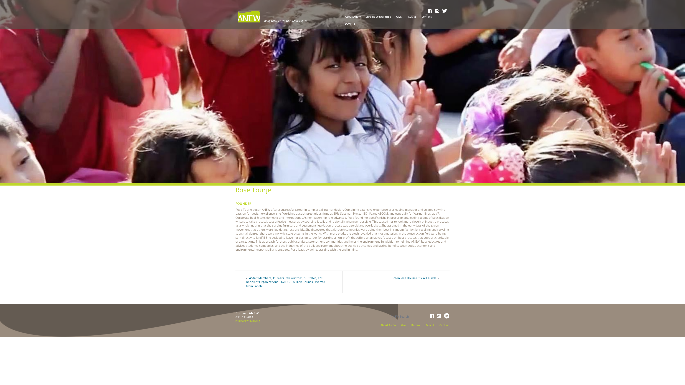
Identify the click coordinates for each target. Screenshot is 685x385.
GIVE (399, 16)
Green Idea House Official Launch (414, 278)
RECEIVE (412, 16)
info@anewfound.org (247, 320)
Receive (415, 325)
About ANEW (353, 16)
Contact (427, 16)
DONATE (350, 23)
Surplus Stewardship (378, 16)
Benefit (429, 325)
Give (403, 325)
